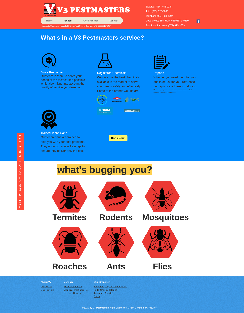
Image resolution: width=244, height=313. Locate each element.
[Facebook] (198, 21)
